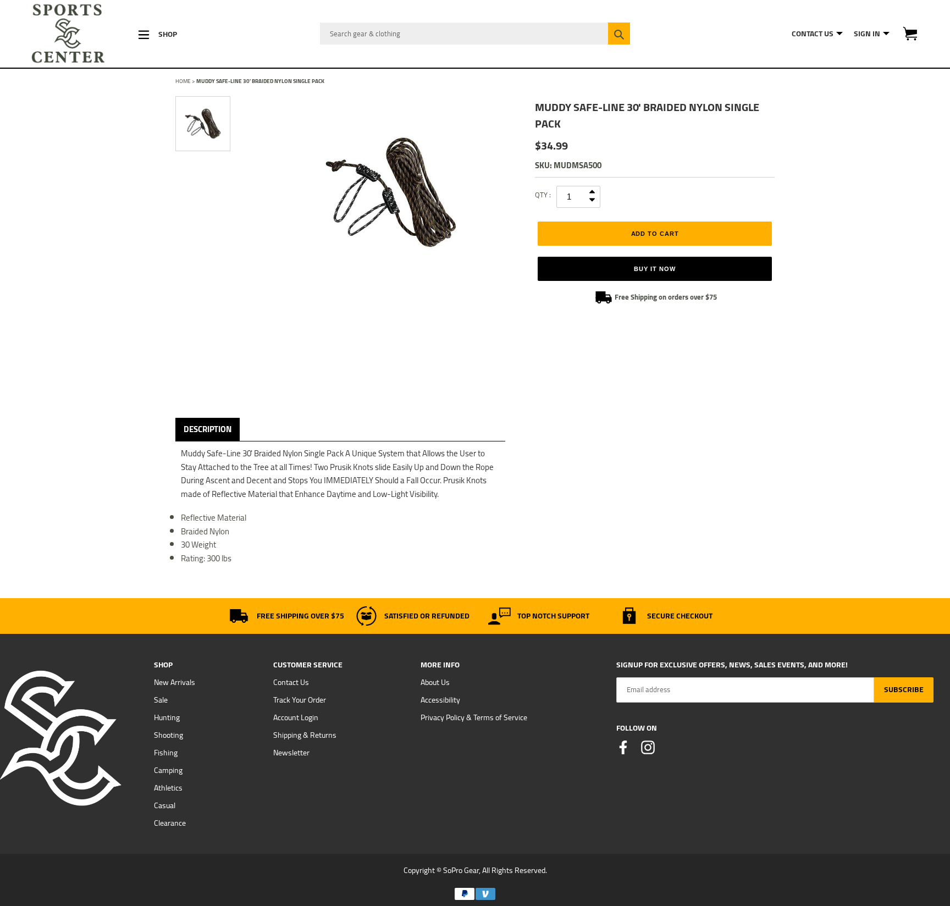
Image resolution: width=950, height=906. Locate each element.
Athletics (168, 788)
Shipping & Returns (304, 735)
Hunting (167, 717)
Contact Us (291, 682)
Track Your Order (299, 700)
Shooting (168, 735)
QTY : (543, 194)
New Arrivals (174, 682)
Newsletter (291, 752)
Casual (164, 805)
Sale (161, 700)
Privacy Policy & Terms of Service (474, 717)
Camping (168, 770)
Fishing (166, 752)
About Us (435, 682)
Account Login (295, 717)
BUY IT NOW (654, 269)
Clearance (170, 823)
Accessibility (440, 700)
